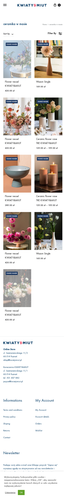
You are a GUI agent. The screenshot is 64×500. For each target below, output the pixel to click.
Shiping (6, 423)
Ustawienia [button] (10, 492)
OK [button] (21, 492)
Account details (42, 416)
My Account (40, 410)
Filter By (52, 33)
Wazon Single (43, 81)
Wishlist (38, 430)
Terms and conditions (12, 410)
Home (45, 24)
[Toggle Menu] (5, 5)
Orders (38, 423)
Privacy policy (9, 416)
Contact (6, 437)
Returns (6, 430)
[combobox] (8, 33)
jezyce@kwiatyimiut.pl (13, 381)
